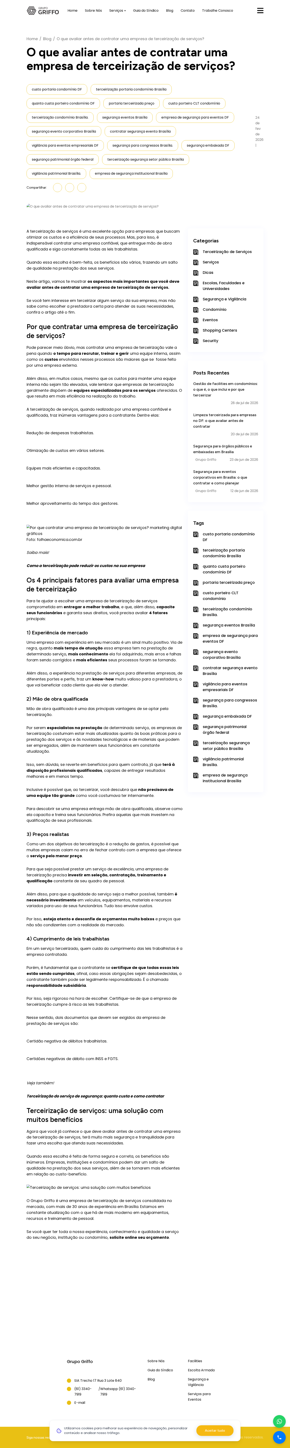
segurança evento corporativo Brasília (64, 131)
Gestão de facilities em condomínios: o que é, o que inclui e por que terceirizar (225, 389)
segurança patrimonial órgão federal (62, 159)
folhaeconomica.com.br (59, 539)
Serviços (116, 10)
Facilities (195, 1361)
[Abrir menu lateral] (260, 10)
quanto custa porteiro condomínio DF (63, 103)
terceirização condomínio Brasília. (60, 117)
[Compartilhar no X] (81, 187)
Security (210, 340)
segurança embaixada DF (208, 145)
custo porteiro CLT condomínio (194, 103)
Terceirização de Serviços (227, 251)
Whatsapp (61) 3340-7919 (118, 1391)
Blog (169, 10)
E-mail (79, 1402)
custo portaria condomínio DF (57, 89)
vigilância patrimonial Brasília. (56, 173)
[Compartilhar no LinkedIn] (57, 187)
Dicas (208, 272)
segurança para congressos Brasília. (143, 145)
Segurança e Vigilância (224, 299)
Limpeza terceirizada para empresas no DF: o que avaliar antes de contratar (224, 421)
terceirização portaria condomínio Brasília (131, 89)
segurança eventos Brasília (124, 117)
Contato (188, 10)
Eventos (210, 319)
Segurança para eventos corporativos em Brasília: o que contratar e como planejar (220, 477)
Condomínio (215, 309)
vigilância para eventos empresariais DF (65, 145)
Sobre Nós (93, 10)
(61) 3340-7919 (83, 1391)
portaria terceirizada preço (131, 103)
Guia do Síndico (146, 10)
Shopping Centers (220, 330)
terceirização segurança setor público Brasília (145, 159)
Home (72, 10)
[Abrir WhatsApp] (279, 1421)
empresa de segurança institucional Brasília (131, 173)
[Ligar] (279, 1437)
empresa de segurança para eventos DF (195, 117)
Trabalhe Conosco (217, 10)
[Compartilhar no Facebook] (69, 187)
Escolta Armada (201, 1370)
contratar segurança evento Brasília (140, 131)
